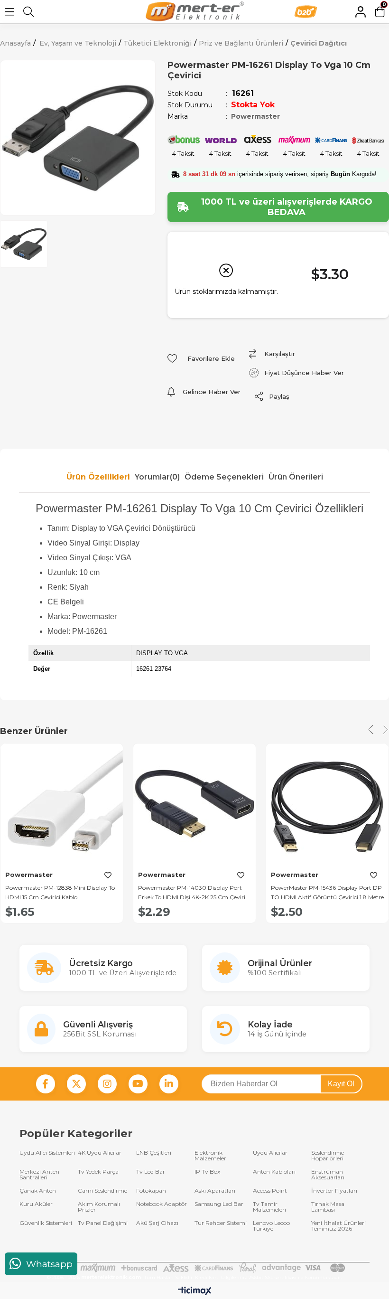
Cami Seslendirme (102, 1191)
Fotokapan (151, 1191)
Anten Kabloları (274, 1172)
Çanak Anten (37, 1191)
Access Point (270, 1191)
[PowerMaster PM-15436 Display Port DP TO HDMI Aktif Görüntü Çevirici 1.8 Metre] (327, 805)
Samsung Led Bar (218, 1204)
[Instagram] (107, 1083)
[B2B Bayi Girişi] (317, 11)
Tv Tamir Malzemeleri (269, 1207)
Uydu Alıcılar (270, 1153)
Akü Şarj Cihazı (157, 1223)
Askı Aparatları (214, 1191)
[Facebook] (45, 1083)
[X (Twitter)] (76, 1083)
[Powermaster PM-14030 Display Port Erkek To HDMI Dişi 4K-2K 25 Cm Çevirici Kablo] (194, 805)
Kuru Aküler (36, 1204)
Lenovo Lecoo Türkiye (271, 1226)
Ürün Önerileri (296, 476)
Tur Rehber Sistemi (220, 1223)
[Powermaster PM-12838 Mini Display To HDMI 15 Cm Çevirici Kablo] (61, 805)
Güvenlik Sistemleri (45, 1223)
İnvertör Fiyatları (334, 1191)
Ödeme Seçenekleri (224, 476)
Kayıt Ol (341, 1084)
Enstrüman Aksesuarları (327, 1174)
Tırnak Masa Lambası (327, 1207)
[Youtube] (138, 1083)
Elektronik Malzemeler (210, 1155)
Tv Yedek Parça (98, 1172)
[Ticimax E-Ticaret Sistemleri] (195, 1292)
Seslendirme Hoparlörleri (327, 1155)
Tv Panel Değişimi (103, 1223)
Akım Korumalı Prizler (99, 1207)
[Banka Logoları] (194, 1267)
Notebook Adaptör (161, 1204)
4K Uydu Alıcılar (99, 1153)
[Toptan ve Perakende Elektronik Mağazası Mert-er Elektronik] (194, 11)
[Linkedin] (168, 1083)
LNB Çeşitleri (153, 1153)
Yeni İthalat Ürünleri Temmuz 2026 (338, 1226)
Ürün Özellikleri (98, 476)
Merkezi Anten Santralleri (39, 1174)
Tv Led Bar (150, 1172)
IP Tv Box (207, 1172)
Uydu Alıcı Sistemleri (47, 1153)
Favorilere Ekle (107, 875)
